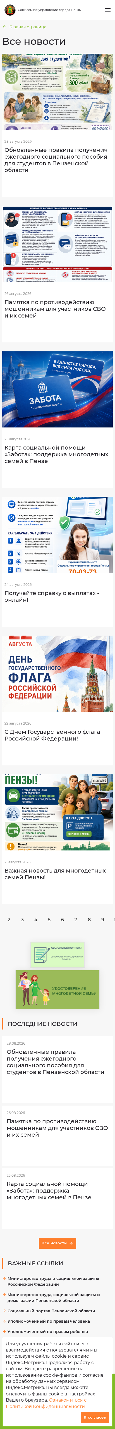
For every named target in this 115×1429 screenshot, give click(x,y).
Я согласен (95, 1417)
